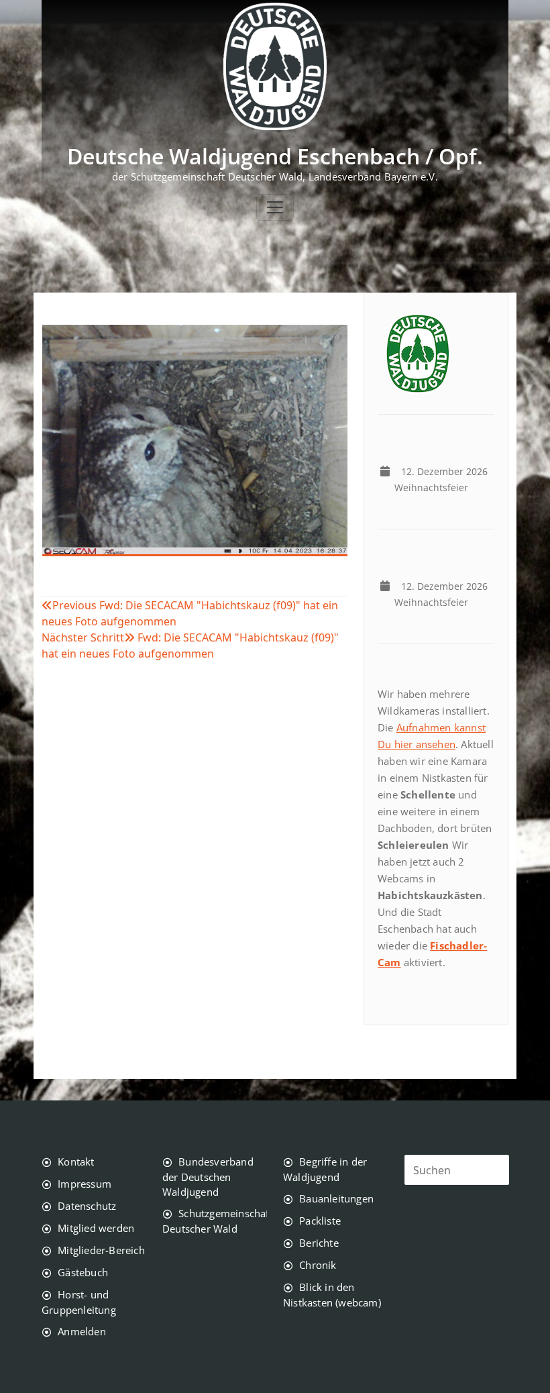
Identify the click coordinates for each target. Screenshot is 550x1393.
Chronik (317, 1265)
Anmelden (82, 1331)
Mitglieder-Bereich (101, 1250)
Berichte (319, 1242)
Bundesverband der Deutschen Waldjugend (208, 1176)
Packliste (320, 1220)
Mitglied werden (96, 1228)
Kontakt (76, 1161)
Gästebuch (83, 1272)
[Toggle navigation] (275, 207)
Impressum (84, 1183)
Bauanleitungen (336, 1198)
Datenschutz (87, 1206)
